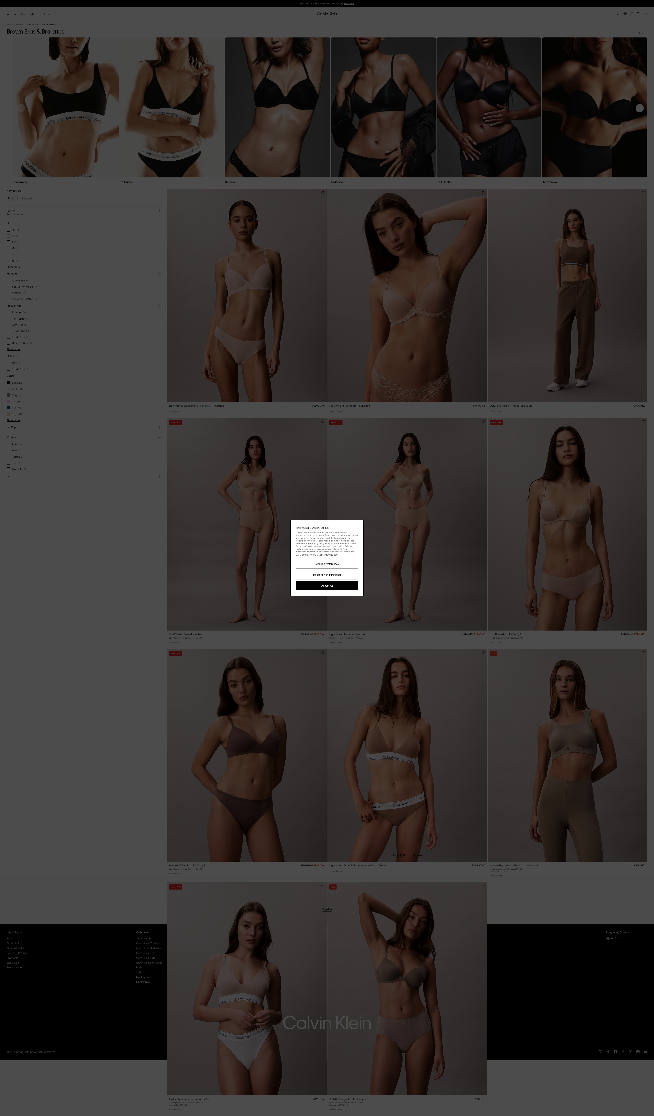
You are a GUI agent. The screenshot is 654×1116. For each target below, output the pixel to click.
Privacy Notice (329, 554)
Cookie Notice (308, 554)
